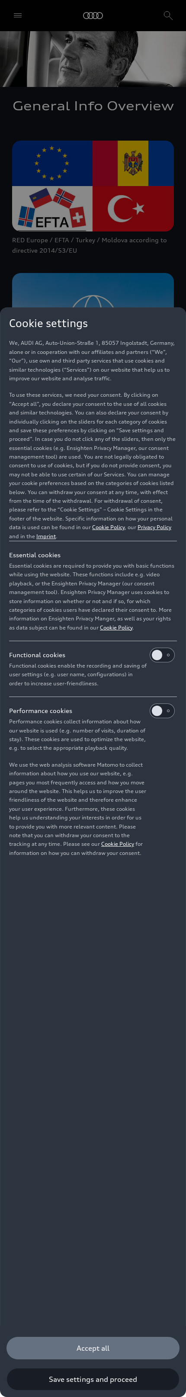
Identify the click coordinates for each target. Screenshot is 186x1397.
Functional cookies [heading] (37, 654)
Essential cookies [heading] (35, 555)
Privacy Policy (154, 527)
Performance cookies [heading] (40, 710)
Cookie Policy (108, 527)
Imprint (46, 536)
